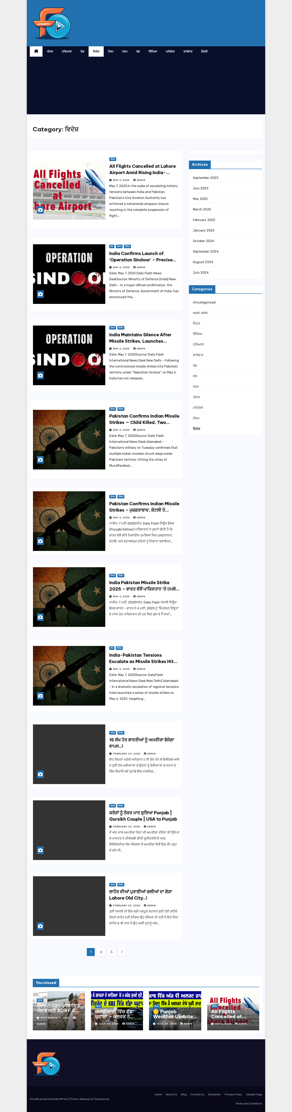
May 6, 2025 (122, 180)
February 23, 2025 (127, 753)
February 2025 (204, 220)
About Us (171, 1094)
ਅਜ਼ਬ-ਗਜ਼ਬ (200, 313)
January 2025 (203, 230)
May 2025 (200, 199)
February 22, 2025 (127, 905)
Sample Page (254, 1094)
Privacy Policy (233, 1094)
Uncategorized (204, 302)
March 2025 (202, 209)
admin (141, 180)
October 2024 (203, 241)
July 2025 (200, 188)
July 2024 (201, 272)
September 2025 (205, 178)
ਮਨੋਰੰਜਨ (170, 51)
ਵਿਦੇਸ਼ (96, 51)
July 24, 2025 (109, 1023)
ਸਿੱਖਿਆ (153, 51)
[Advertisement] (146, 86)
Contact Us (197, 1094)
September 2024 (206, 251)
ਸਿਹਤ (196, 323)
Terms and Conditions (249, 1103)
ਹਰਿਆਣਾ (67, 51)
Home (158, 1094)
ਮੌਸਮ (110, 51)
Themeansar (101, 1098)
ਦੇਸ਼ (82, 51)
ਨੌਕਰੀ (204, 51)
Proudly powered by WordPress (49, 1098)
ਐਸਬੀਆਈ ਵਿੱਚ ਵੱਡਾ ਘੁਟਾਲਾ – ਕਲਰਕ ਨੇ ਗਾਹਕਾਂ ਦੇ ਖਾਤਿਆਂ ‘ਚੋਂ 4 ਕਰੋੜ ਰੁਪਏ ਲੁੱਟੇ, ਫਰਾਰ (116, 1018)
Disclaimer (214, 1094)
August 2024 (203, 262)
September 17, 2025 (55, 1017)
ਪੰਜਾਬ (50, 51)
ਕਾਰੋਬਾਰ (188, 51)
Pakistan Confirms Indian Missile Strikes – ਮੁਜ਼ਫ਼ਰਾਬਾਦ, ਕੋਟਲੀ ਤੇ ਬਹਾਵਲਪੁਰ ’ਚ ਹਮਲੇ (144, 510)
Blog (184, 1094)
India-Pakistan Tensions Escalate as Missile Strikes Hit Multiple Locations (141, 661)
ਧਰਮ (125, 51)
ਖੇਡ (138, 51)
